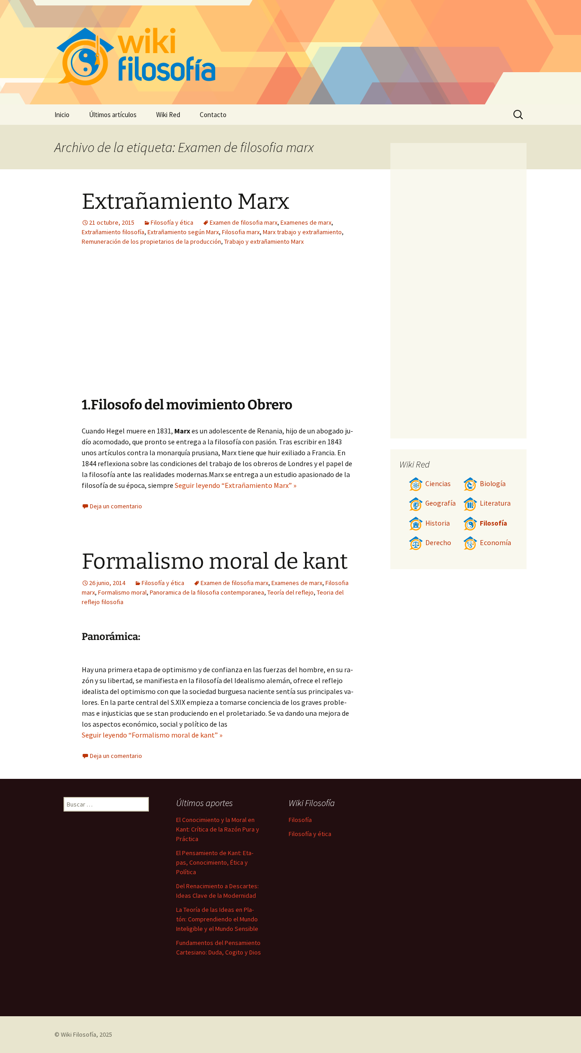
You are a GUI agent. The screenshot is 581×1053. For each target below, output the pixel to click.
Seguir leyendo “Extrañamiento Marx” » (235, 485)
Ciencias (438, 483)
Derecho (438, 542)
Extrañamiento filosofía (113, 232)
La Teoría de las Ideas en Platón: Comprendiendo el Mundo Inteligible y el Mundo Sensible (217, 919)
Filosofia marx (241, 232)
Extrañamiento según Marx (183, 232)
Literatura (495, 503)
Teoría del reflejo (290, 592)
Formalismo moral (122, 592)
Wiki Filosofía (78, 1034)
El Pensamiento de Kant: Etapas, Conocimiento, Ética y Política (214, 862)
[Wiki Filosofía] (290, 52)
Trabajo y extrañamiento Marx (264, 241)
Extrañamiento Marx (186, 201)
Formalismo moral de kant (215, 561)
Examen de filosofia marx (243, 222)
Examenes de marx (306, 222)
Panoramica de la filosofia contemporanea (207, 592)
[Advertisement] (162, 328)
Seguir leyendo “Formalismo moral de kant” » (152, 734)
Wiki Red (168, 114)
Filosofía (493, 523)
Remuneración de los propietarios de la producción (151, 241)
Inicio (61, 114)
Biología (493, 483)
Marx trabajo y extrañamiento (302, 232)
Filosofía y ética (172, 222)
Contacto (213, 114)
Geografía (440, 503)
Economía (495, 542)
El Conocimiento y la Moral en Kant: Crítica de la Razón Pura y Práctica (217, 829)
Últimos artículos (113, 114)
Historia (437, 523)
